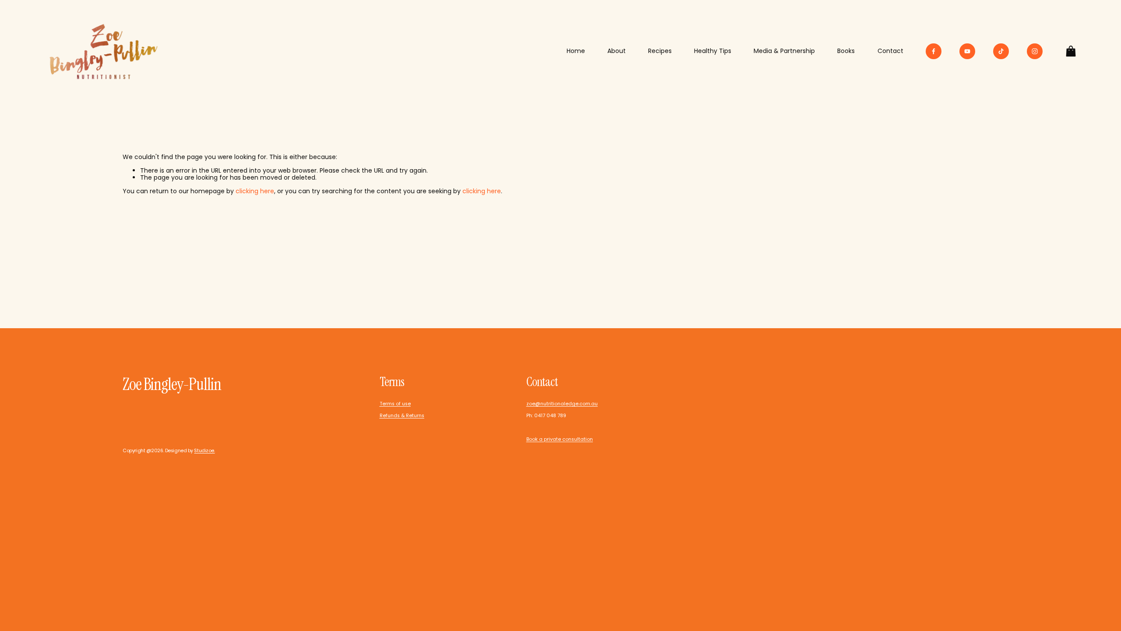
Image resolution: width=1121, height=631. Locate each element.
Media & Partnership (784, 51)
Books (846, 51)
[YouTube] (967, 51)
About (616, 51)
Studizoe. (204, 451)
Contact (890, 51)
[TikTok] (1001, 51)
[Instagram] (1035, 51)
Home (576, 51)
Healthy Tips (712, 51)
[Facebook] (933, 51)
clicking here (255, 191)
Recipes (660, 51)
